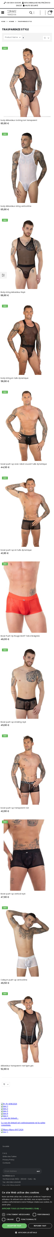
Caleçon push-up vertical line (14, 980)
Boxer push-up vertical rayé (13, 894)
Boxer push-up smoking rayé (13, 722)
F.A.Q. (5, 1153)
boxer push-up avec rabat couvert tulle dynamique (24, 464)
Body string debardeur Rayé (13, 292)
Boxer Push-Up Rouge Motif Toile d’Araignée (20, 636)
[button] (42, 12)
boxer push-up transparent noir (15, 808)
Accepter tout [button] (14, 1226)
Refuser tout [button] (40, 1226)
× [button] (51, 1189)
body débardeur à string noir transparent (19, 120)
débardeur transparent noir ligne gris (17, 1066)
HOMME (11, 21)
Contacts (6, 1163)
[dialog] (27, 1211)
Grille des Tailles (10, 1156)
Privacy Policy (8, 1159)
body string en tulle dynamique (14, 378)
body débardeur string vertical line (16, 206)
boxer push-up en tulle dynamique (16, 550)
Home (3, 21)
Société (6, 1146)
